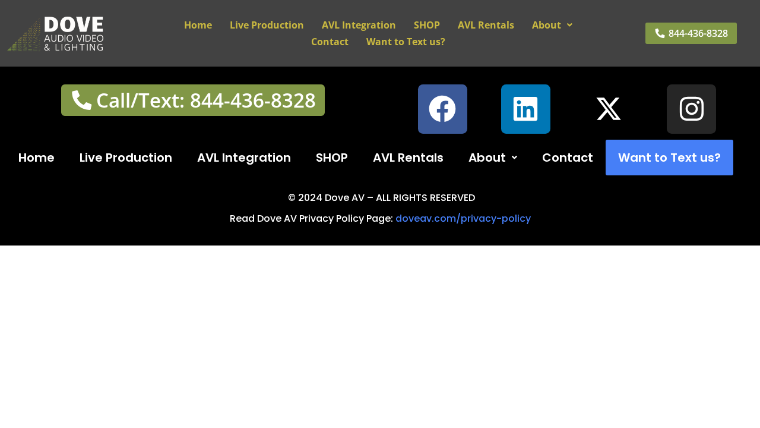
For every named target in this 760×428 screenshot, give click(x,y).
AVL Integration (359, 25)
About (546, 25)
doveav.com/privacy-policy (463, 218)
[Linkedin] (525, 109)
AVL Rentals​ (486, 25)
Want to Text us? (405, 41)
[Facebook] (442, 109)
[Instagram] (691, 109)
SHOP (427, 25)
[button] (552, 25)
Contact (330, 41)
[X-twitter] (609, 109)
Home (198, 25)
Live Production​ (267, 25)
